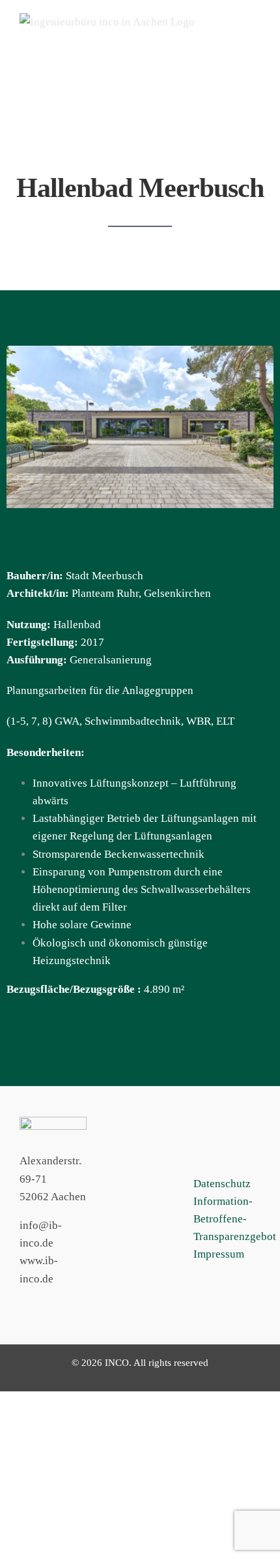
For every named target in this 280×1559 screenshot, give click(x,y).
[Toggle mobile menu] (255, 41)
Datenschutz (222, 1183)
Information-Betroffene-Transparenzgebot (234, 1219)
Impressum (218, 1254)
